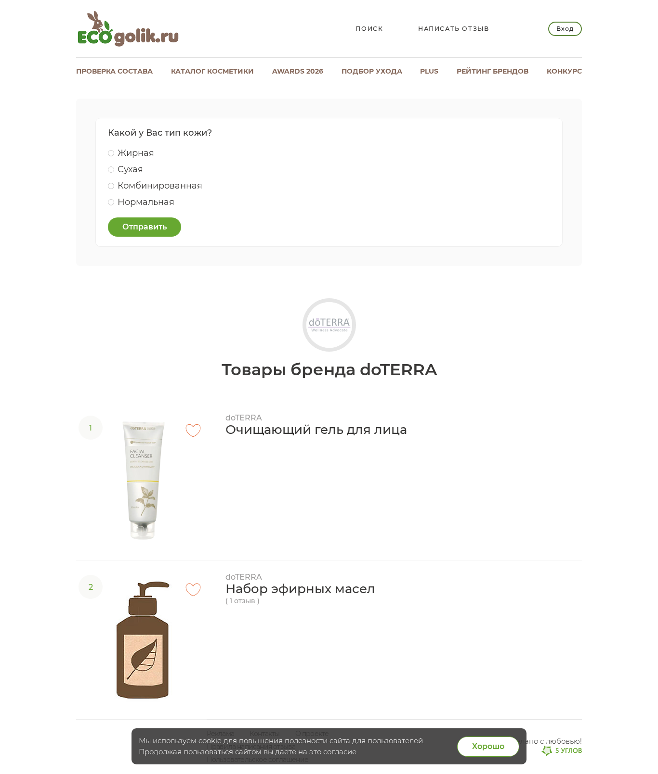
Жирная (136, 153)
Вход (564, 28)
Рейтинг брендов (492, 71)
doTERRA (243, 417)
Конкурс (564, 71)
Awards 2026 (297, 71)
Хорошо (488, 746)
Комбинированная (160, 185)
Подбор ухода (372, 71)
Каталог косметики (212, 71)
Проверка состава (114, 71)
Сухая (130, 169)
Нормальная (146, 202)
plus (429, 71)
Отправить (144, 226)
